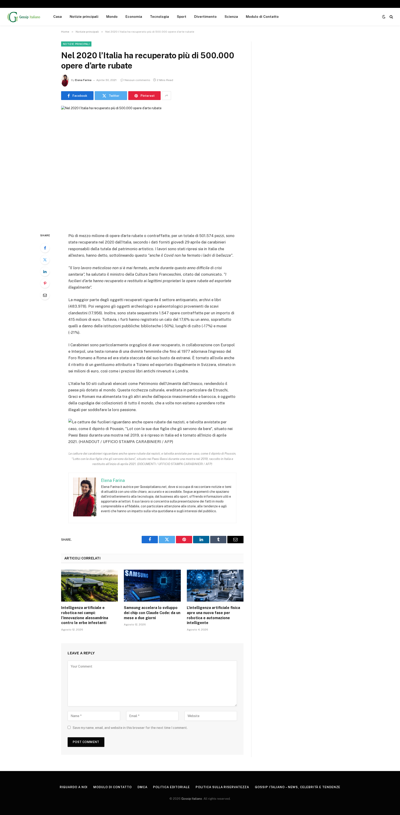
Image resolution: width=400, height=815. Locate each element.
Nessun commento (137, 80)
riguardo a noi (74, 787)
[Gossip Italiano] (24, 16)
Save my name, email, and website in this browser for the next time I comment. (130, 728)
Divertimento (205, 17)
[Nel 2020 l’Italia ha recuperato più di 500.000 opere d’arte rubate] (152, 165)
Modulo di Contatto (262, 17)
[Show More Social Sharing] (166, 95)
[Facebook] (45, 248)
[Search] (391, 17)
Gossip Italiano (191, 798)
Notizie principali (84, 17)
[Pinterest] (45, 283)
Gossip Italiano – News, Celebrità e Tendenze (297, 787)
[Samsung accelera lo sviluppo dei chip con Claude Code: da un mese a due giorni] (152, 586)
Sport (181, 17)
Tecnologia (159, 17)
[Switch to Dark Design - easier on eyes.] (384, 17)
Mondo (112, 17)
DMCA (142, 787)
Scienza (231, 17)
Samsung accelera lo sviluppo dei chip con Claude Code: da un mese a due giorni (152, 613)
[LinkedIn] (45, 271)
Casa (57, 17)
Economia (133, 17)
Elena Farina (83, 80)
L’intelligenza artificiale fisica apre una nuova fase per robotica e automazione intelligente (213, 615)
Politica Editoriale (171, 787)
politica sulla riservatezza (222, 787)
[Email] (45, 295)
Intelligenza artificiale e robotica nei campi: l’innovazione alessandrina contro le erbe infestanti (84, 615)
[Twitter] (45, 259)
